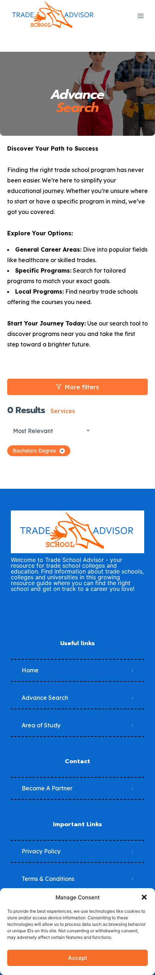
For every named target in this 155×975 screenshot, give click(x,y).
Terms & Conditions (48, 878)
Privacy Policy (41, 851)
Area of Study (41, 725)
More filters (82, 387)
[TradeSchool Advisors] (53, 15)
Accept (77, 957)
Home (30, 670)
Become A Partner (47, 788)
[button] (144, 897)
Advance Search (45, 697)
